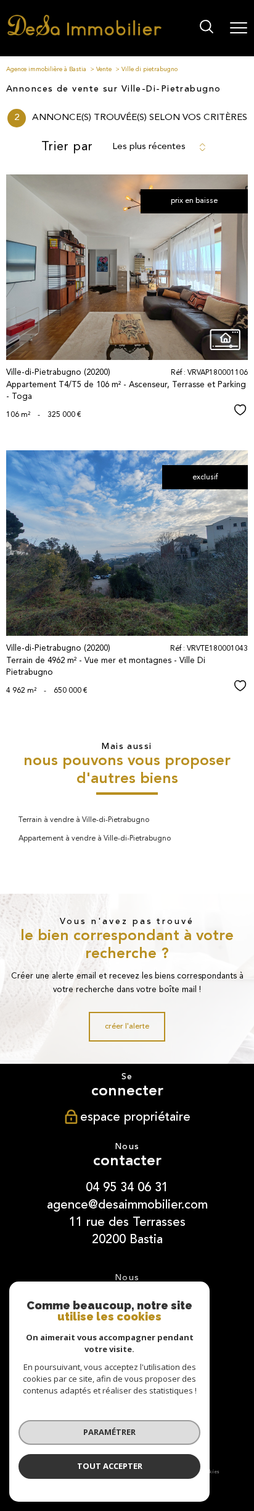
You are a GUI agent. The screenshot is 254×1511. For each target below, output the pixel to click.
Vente (104, 69)
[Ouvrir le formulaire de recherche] (206, 28)
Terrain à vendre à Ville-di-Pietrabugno (83, 820)
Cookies (210, 1472)
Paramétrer (109, 1431)
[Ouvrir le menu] (238, 27)
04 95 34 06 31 (127, 1187)
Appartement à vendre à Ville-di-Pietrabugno (94, 838)
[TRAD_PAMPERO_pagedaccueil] (84, 34)
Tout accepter (109, 1465)
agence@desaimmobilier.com (127, 1204)
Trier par (67, 147)
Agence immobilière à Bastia (46, 69)
